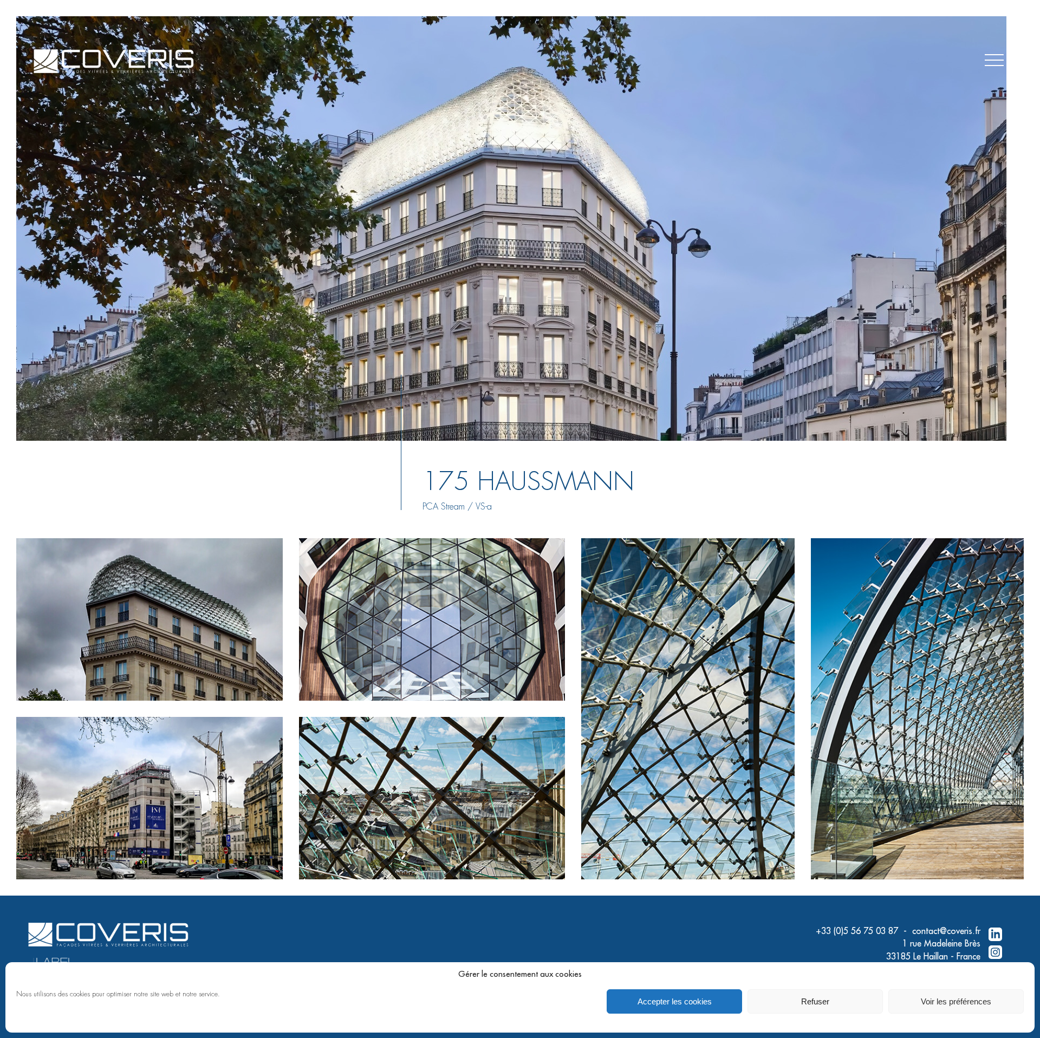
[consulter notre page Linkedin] (995, 935)
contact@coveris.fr (946, 931)
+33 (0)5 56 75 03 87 (857, 931)
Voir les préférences (956, 1001)
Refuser (815, 1001)
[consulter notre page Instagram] (995, 953)
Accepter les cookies (675, 1001)
